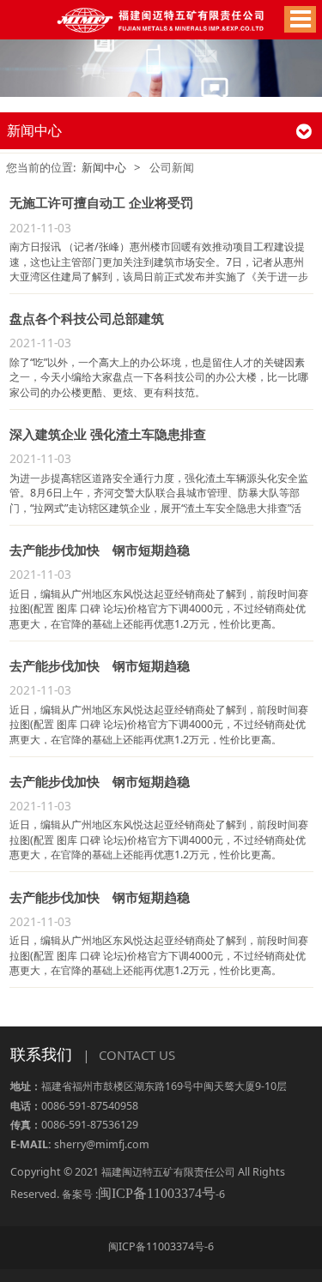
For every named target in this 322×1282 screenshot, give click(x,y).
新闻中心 (104, 167)
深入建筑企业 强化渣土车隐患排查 (107, 433)
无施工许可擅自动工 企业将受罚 (101, 202)
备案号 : (139, 1194)
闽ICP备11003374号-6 (161, 1246)
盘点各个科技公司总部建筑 (86, 318)
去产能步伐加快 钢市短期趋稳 (99, 549)
